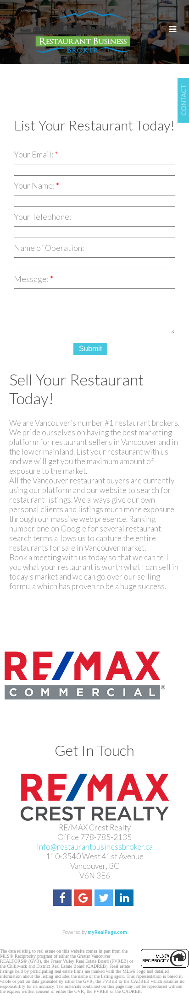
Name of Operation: (49, 248)
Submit (90, 348)
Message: (32, 279)
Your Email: (34, 154)
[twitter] (104, 899)
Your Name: (35, 185)
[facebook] (63, 899)
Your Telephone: (42, 216)
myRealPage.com (107, 932)
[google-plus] (84, 899)
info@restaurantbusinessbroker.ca (95, 846)
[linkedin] (125, 899)
